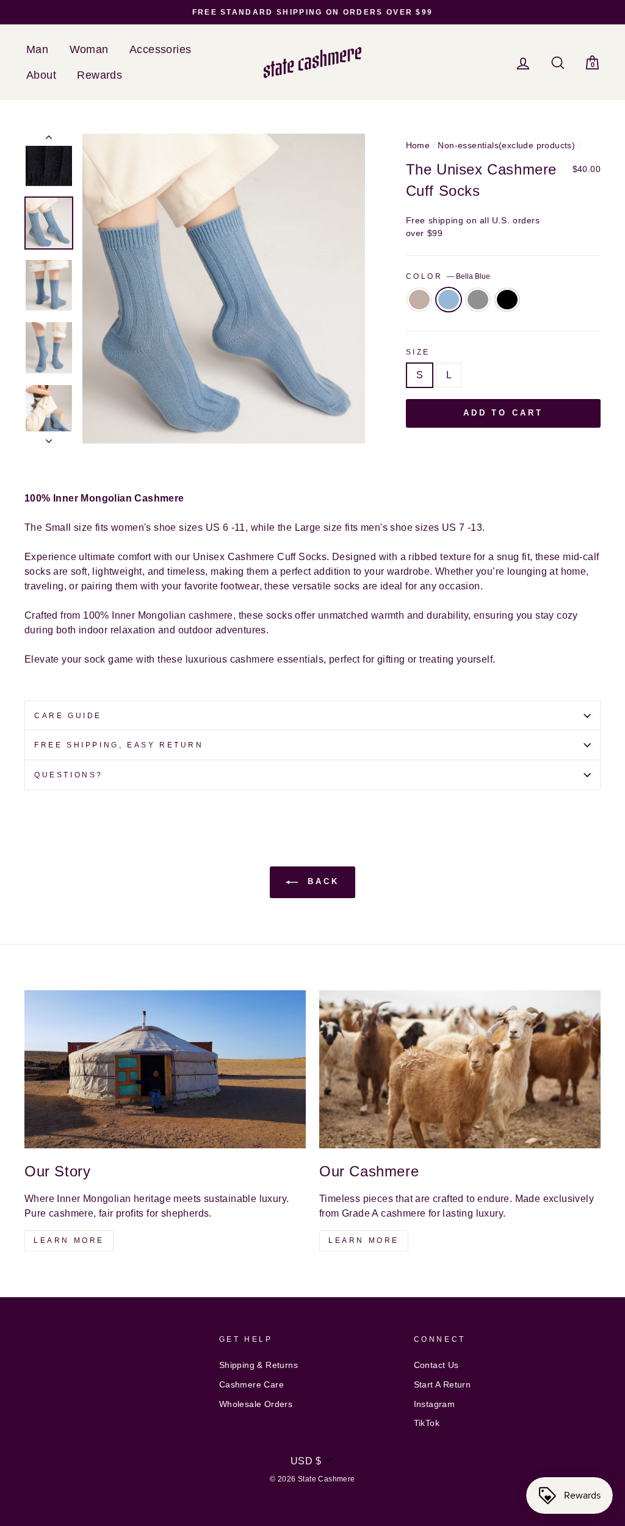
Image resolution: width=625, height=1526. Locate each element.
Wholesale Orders (255, 1404)
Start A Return (442, 1384)
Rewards (99, 75)
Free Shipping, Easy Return (119, 745)
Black (507, 299)
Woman (89, 49)
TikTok (426, 1423)
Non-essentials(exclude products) (506, 145)
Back (321, 881)
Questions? (68, 775)
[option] (312, 12)
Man (37, 49)
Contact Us (436, 1365)
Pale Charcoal (478, 299)
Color (448, 276)
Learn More (69, 1240)
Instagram (434, 1404)
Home (418, 145)
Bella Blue (448, 299)
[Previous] (48, 140)
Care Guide (68, 715)
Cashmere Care (251, 1384)
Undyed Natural (419, 299)
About (41, 75)
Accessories (160, 49)
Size (418, 352)
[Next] (48, 437)
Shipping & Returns (258, 1365)
